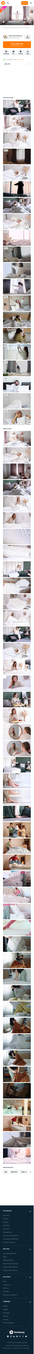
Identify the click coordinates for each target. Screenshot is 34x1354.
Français (5, 1319)
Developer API (7, 1231)
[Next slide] (27, 1171)
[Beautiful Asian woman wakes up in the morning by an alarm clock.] (16, 416)
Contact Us (6, 1284)
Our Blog (6, 1291)
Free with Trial (17, 45)
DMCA (5, 1256)
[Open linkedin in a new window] (13, 1335)
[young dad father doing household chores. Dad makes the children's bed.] (16, 861)
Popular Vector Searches (10, 1263)
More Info (7, 63)
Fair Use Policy (25, 1347)
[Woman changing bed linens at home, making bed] (16, 878)
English (5, 1305)
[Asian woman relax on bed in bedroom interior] (16, 351)
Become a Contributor (10, 1294)
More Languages (8, 1322)
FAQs (4, 1280)
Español (5, 1308)
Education (6, 1228)
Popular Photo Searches (10, 1266)
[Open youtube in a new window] (25, 1335)
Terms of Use (6, 1347)
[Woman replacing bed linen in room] (16, 943)
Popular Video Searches (10, 1269)
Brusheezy (6, 1214)
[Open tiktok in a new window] (19, 1335)
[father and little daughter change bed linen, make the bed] (16, 1122)
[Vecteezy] (3, 3)
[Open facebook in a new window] (7, 1335)
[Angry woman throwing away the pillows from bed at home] (16, 764)
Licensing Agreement (10, 1252)
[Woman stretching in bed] (16, 302)
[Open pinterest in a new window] (16, 1335)
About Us (6, 1287)
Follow (27, 38)
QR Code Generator (9, 1241)
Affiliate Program (8, 1259)
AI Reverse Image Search (11, 1235)
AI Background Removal (10, 1238)
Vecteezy (5, 1218)
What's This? (20, 59)
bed (6, 1171)
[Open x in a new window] (22, 1335)
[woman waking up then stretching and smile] (16, 384)
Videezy (5, 1221)
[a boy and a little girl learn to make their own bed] (16, 845)
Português (6, 1312)
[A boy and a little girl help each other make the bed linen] (16, 829)
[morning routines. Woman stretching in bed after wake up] (16, 1155)
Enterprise (6, 1225)
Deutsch (5, 1315)
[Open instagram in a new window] (10, 1335)
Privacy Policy (16, 1347)
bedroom (14, 1171)
